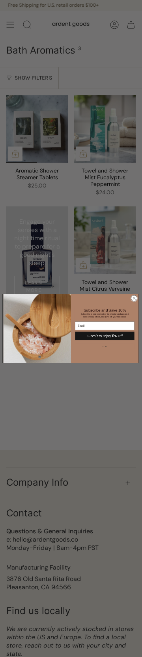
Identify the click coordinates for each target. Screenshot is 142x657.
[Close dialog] (134, 298)
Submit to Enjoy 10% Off (104, 336)
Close (105, 346)
